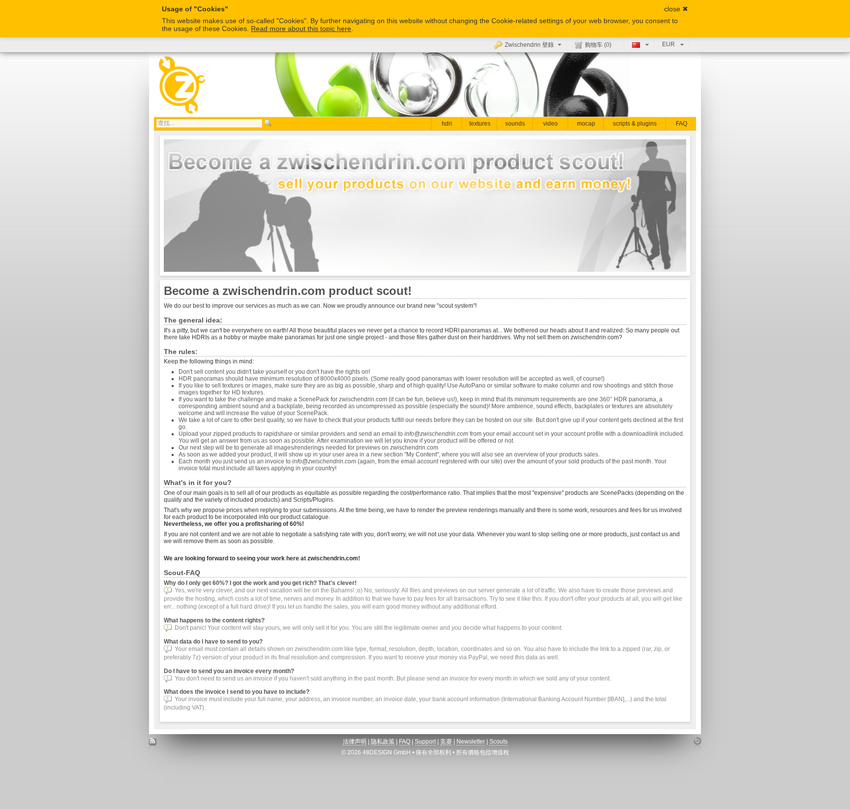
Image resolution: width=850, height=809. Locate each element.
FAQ (681, 123)
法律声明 (354, 741)
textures (479, 123)
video (550, 123)
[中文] (639, 44)
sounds (515, 123)
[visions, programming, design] (697, 743)
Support (425, 741)
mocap (586, 123)
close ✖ (676, 9)
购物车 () (598, 44)
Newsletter (470, 741)
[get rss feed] (153, 743)
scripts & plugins (635, 123)
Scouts (498, 741)
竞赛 (446, 741)
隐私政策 (383, 741)
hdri (447, 123)
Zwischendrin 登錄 (529, 44)
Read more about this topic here (301, 28)
